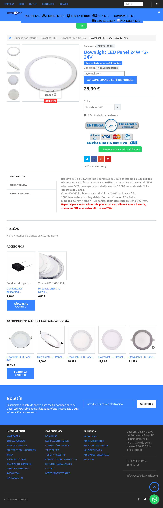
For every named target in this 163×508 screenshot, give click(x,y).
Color (87, 101)
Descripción (17, 176)
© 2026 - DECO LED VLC (16, 499)
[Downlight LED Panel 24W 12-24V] (13, 51)
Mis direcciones (93, 450)
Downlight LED (49, 38)
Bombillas (51, 436)
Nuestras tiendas (17, 445)
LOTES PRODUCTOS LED (57, 473)
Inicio (10, 454)
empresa (9, 4)
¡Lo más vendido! (16, 441)
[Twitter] (145, 499)
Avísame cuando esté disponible (110, 79)
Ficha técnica (18, 185)
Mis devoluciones (94, 441)
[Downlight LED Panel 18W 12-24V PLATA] (142, 340)
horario (63, 4)
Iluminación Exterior (57, 445)
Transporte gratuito (19, 464)
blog (22, 4)
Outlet (49, 468)
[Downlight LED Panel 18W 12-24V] (112, 340)
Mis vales (89, 459)
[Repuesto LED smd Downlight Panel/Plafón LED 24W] (52, 266)
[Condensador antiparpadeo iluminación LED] (21, 266)
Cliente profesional (18, 468)
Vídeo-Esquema (19, 193)
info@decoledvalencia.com (142, 475)
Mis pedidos (90, 436)
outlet (33, 4)
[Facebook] (138, 499)
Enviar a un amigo (97, 166)
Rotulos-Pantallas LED (58, 464)
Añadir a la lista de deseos (102, 115)
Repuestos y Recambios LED (61, 459)
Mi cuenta (90, 431)
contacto (48, 4)
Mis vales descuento (96, 445)
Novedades (13, 436)
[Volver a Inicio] (10, 38)
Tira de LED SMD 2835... (51, 283)
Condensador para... (18, 283)
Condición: (90, 67)
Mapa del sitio (15, 478)
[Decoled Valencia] (15, 13)
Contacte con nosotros (21, 450)
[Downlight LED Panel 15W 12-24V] (81, 340)
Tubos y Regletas (55, 454)
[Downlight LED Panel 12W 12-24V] (51, 340)
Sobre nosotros (16, 459)
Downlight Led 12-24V (73, 38)
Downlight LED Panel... (50, 357)
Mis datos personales (96, 455)
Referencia (90, 46)
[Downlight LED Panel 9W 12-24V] (20, 340)
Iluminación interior (26, 38)
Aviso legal (13, 473)
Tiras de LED (52, 450)
